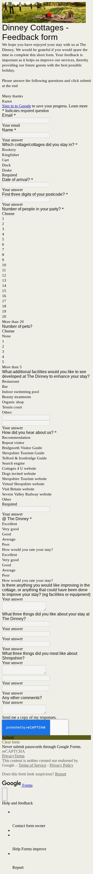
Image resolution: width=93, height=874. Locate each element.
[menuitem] (51, 819)
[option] (46, 213)
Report (60, 774)
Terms (19, 756)
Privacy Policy (61, 765)
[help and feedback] (4, 794)
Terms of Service (32, 765)
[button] (46, 737)
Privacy (8, 756)
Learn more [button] (78, 106)
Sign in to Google (16, 106)
